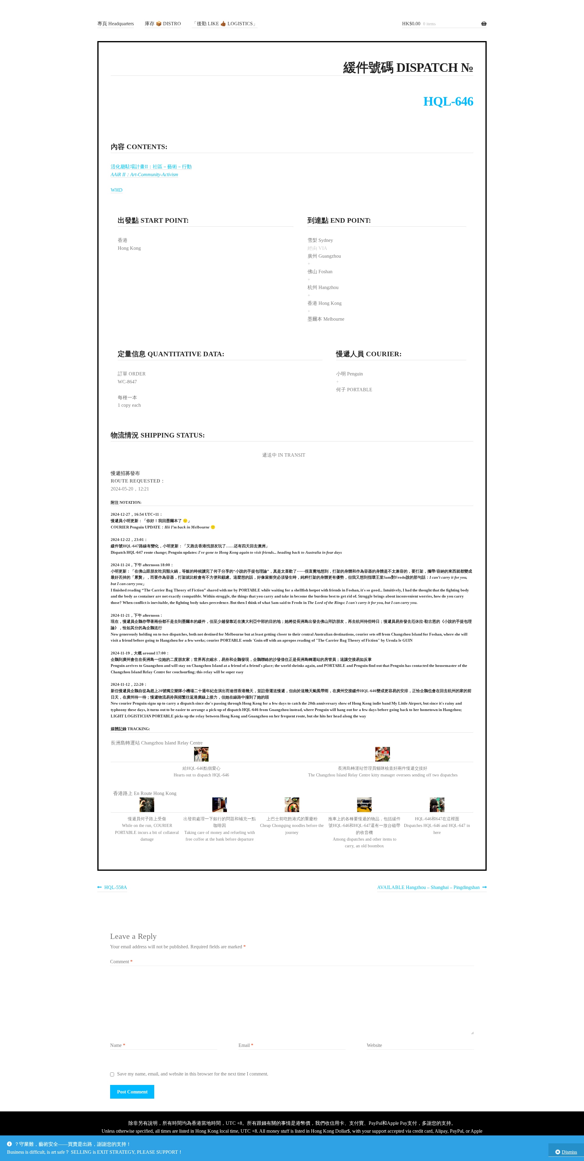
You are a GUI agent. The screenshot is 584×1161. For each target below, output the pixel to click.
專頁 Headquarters (115, 23)
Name (117, 1045)
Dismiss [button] (569, 1152)
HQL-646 (448, 101)
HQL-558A (115, 888)
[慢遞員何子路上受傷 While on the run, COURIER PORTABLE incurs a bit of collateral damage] (147, 805)
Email (245, 1045)
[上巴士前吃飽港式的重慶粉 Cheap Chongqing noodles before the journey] (292, 805)
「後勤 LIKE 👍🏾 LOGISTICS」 (225, 23)
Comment (121, 961)
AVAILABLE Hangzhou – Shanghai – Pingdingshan (428, 888)
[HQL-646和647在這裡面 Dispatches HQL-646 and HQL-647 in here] (437, 805)
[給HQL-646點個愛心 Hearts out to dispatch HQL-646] (201, 754)
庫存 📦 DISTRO (163, 23)
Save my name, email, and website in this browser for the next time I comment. (192, 1073)
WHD (117, 190)
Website (374, 1045)
